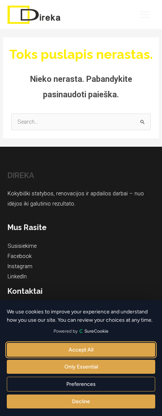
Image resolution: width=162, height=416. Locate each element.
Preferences (81, 384)
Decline (81, 401)
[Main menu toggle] (144, 15)
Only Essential (81, 367)
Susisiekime (22, 246)
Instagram (20, 266)
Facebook (20, 256)
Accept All (81, 350)
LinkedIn (17, 276)
